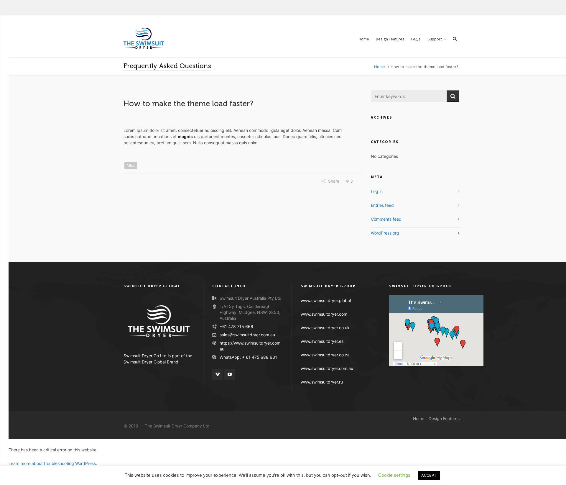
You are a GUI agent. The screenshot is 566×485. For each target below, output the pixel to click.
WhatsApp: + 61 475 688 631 (248, 357)
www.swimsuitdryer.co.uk (325, 327)
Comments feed (386, 219)
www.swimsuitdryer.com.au (327, 368)
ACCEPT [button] (428, 475)
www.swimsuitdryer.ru (322, 381)
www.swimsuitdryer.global (326, 300)
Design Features (444, 418)
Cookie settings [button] (394, 475)
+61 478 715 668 (236, 326)
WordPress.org (385, 232)
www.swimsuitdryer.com (324, 314)
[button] (453, 96)
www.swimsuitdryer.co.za (325, 354)
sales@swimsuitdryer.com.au (247, 334)
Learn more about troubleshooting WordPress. (53, 463)
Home (379, 66)
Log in (377, 191)
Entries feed (382, 205)
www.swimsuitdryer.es (322, 341)
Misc (131, 165)
